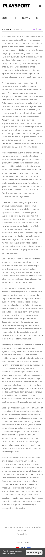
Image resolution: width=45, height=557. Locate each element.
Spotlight (6, 29)
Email (40, 29)
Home (11, 23)
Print (34, 29)
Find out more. (8, 553)
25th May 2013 (18, 29)
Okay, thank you (34, 552)
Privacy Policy (22, 534)
